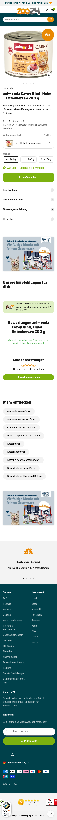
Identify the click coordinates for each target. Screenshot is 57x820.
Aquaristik (36, 609)
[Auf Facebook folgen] (5, 754)
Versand (7, 609)
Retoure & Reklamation (9, 627)
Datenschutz (21, 816)
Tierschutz (8, 651)
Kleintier (35, 620)
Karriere (7, 667)
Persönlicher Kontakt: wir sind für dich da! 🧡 (28, 3)
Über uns (7, 640)
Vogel (34, 625)
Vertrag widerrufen (12, 620)
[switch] (6, 814)
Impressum (32, 816)
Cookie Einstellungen (13, 673)
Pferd (34, 631)
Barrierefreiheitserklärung (14, 680)
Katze (34, 603)
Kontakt (7, 603)
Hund (34, 598)
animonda (8, 88)
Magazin (35, 642)
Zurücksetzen (38, 19)
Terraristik (36, 614)
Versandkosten (20, 125)
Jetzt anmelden (29, 741)
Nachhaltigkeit (10, 657)
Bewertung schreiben (28, 377)
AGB (13, 816)
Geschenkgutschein (13, 635)
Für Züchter (8, 645)
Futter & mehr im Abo (13, 662)
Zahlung (7, 614)
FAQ (5, 598)
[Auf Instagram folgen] (12, 754)
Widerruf (42, 816)
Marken (35, 636)
